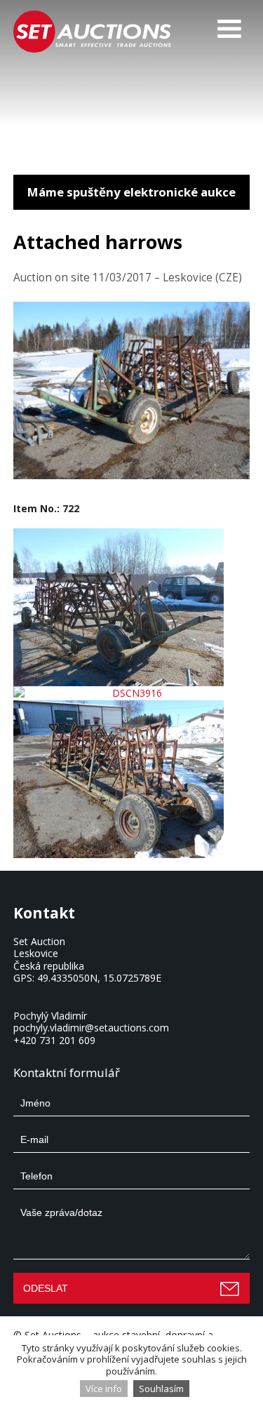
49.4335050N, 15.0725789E (99, 977)
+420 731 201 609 (54, 1040)
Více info (104, 1388)
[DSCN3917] (131, 779)
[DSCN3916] (131, 693)
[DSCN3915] (131, 607)
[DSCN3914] (131, 475)
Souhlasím (161, 1388)
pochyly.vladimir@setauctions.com (91, 1027)
